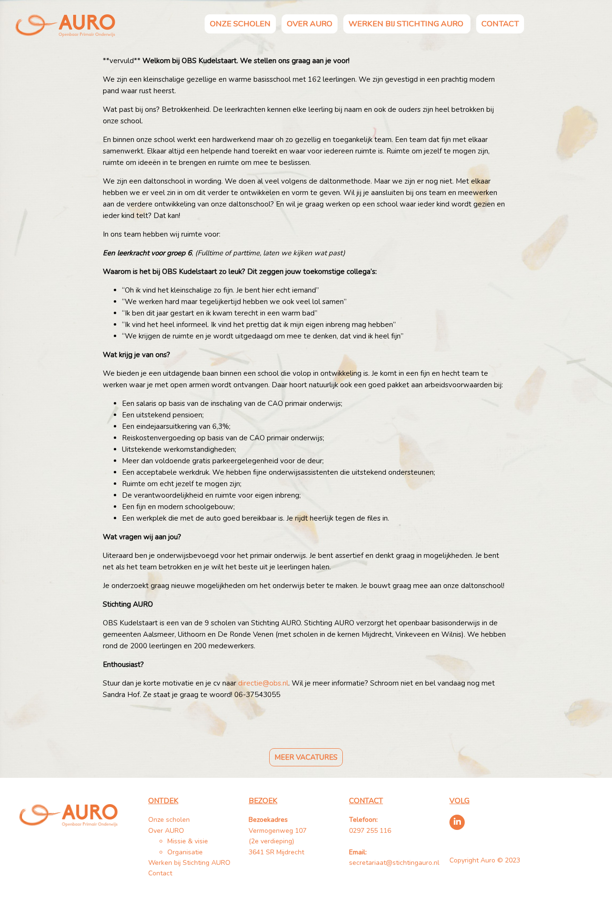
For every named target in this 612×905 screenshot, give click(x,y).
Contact (500, 23)
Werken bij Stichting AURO (407, 23)
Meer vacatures (306, 757)
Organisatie (185, 852)
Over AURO (309, 23)
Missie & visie (187, 841)
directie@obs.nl (263, 683)
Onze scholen (240, 23)
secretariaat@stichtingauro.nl (394, 862)
